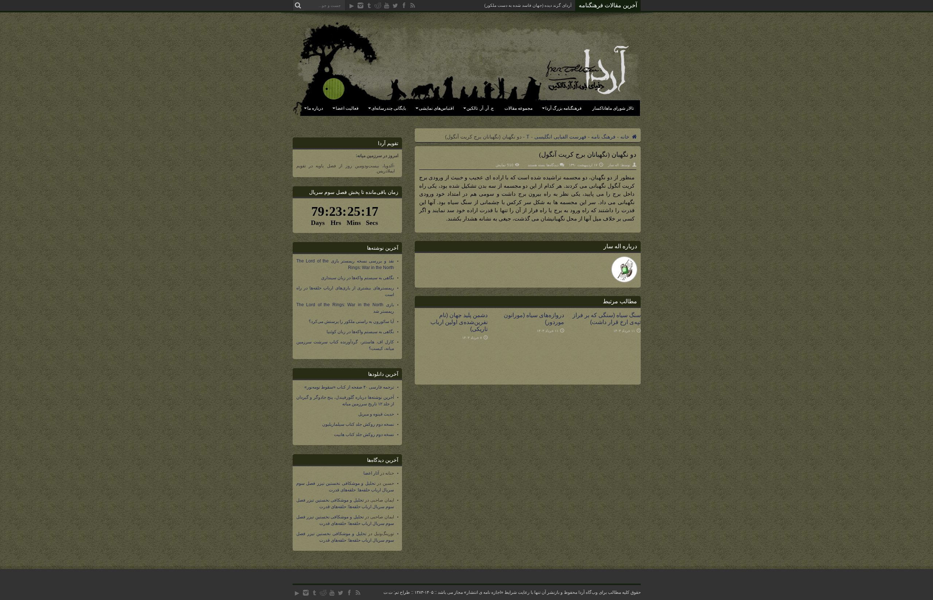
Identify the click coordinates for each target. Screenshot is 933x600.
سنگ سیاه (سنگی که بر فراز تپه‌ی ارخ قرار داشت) (607, 318)
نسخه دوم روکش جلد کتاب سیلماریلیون (358, 424)
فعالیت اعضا (347, 108)
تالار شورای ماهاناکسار (613, 108)
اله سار (613, 165)
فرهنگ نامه (603, 137)
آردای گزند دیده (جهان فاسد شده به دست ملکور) (527, 5)
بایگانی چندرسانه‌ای (388, 108)
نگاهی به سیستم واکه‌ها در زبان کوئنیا (360, 331)
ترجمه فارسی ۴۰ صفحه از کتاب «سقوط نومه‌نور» (349, 387)
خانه (625, 137)
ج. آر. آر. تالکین (480, 108)
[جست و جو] (298, 5)
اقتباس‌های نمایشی (436, 108)
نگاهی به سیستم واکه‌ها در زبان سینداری (357, 277)
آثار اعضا (371, 473)
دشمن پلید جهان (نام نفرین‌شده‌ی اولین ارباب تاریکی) (459, 322)
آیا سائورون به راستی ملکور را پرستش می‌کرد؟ (351, 321)
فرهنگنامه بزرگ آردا (563, 108)
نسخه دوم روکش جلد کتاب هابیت (364, 434)
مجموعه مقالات (518, 108)
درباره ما (315, 108)
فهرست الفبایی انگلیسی (560, 137)
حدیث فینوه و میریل (376, 414)
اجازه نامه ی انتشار (483, 592)
